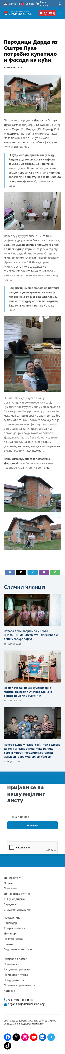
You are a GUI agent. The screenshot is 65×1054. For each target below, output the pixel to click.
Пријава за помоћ (16, 959)
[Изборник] (59, 13)
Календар (10, 923)
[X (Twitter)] (21, 572)
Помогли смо (12, 964)
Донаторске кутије (17, 894)
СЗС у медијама (14, 899)
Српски (13, 3)
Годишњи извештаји (18, 949)
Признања (11, 888)
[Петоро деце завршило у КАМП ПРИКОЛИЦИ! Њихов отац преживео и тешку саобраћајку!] (32, 610)
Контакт (9, 990)
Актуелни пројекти (17, 969)
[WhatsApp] (55, 572)
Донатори (11, 933)
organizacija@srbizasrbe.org (25, 1004)
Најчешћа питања (16, 975)
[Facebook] (10, 572)
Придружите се (14, 980)
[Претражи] (60, 3)
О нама (8, 883)
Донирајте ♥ (12, 878)
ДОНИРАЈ (49, 13)
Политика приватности (19, 985)
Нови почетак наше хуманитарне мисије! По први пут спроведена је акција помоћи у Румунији (28, 692)
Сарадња (10, 904)
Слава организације (17, 909)
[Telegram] (33, 572)
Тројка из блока (14, 928)
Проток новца (13, 939)
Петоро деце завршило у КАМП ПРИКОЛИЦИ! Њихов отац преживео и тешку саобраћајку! (31, 635)
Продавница (12, 917)
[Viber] (44, 572)
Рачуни (9, 944)
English (30, 3)
